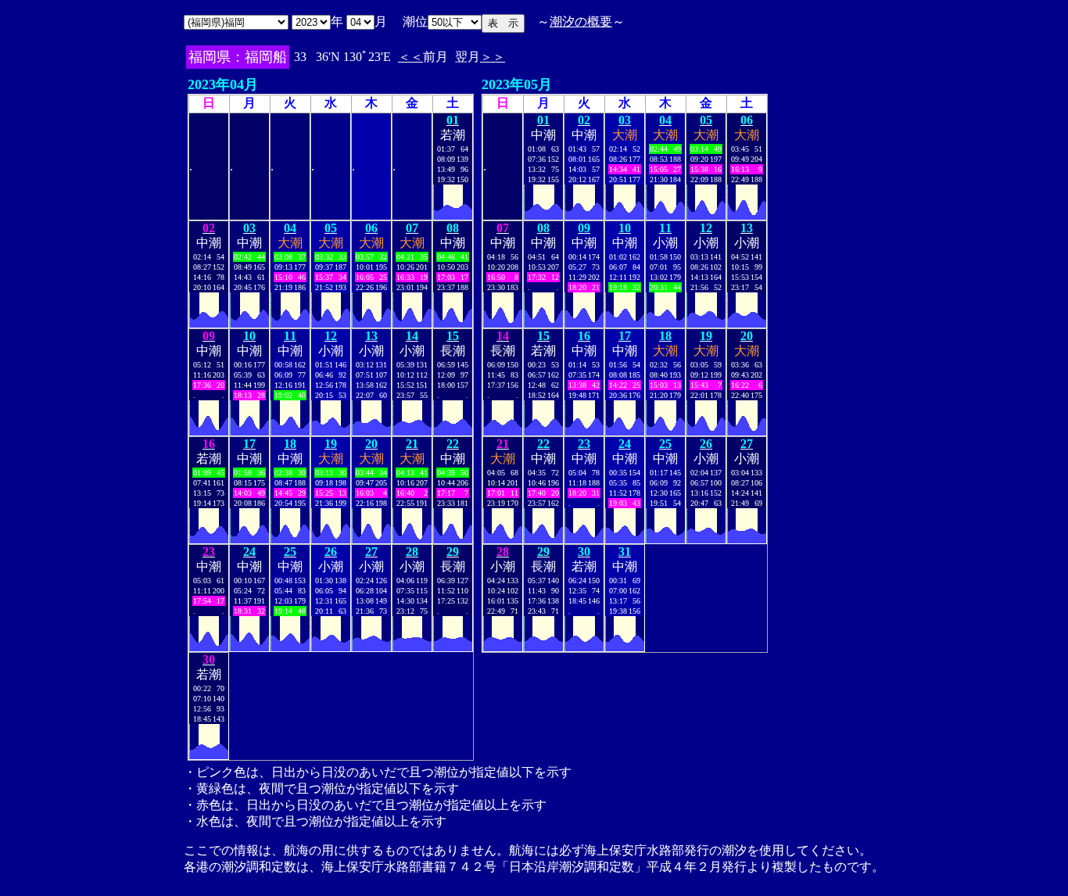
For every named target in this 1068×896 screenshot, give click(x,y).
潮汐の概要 (581, 21)
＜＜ (410, 56)
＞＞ (492, 56)
